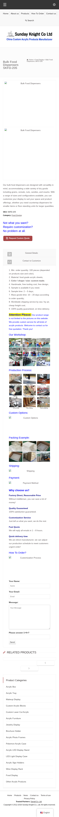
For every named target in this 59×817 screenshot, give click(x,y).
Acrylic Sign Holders (15, 762)
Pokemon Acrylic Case (16, 744)
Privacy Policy (29, 798)
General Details (31, 253)
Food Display (17, 215)
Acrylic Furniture (13, 718)
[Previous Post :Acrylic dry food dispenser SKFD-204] (46, 663)
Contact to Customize (32, 261)
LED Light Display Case (16, 756)
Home (5, 13)
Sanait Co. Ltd (36, 802)
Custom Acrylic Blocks (16, 706)
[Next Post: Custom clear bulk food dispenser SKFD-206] (29, 668)
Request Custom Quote (19, 238)
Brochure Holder (13, 731)
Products (25, 13)
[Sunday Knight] (29, 41)
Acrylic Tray (11, 693)
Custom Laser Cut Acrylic (17, 712)
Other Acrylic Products (16, 781)
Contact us (51, 13)
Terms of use (46, 795)
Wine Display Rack (14, 769)
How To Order (37, 13)
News (25, 795)
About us (15, 13)
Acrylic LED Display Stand (17, 750)
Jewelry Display (13, 725)
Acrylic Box (11, 687)
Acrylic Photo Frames (15, 737)
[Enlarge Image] (29, 82)
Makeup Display (13, 699)
